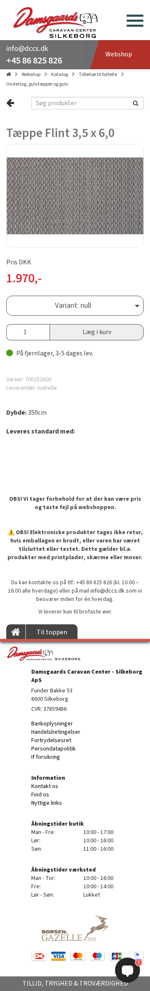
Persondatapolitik (53, 749)
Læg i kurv (96, 332)
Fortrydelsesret (51, 740)
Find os (40, 795)
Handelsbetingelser (55, 732)
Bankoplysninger (52, 724)
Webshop (31, 74)
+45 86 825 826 (34, 60)
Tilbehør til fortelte (98, 74)
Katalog (59, 74)
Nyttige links (46, 803)
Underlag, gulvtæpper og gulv (37, 84)
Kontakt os (44, 786)
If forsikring (45, 757)
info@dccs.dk (27, 48)
